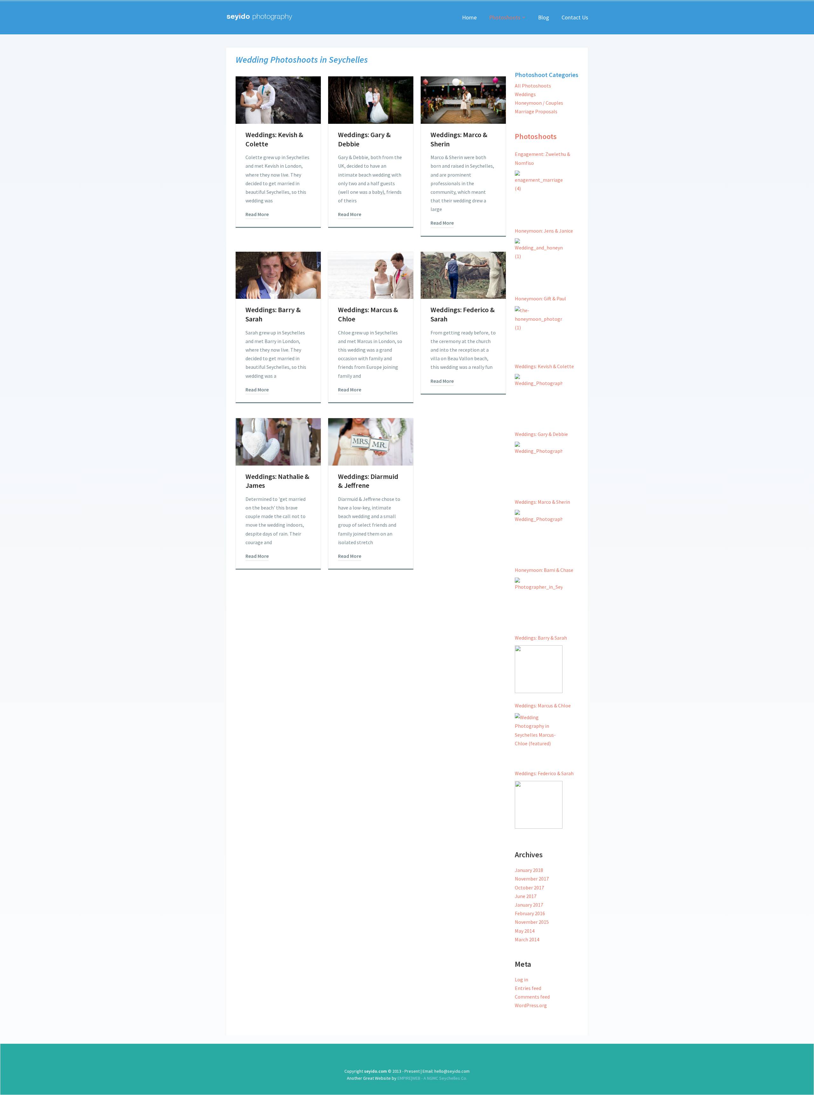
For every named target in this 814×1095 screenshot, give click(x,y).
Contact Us (575, 17)
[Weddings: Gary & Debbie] (538, 465)
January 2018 (529, 870)
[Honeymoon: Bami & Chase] (538, 601)
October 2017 (529, 887)
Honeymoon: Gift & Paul (540, 298)
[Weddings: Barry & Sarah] (538, 669)
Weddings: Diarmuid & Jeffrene (368, 481)
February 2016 (530, 913)
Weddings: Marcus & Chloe (543, 705)
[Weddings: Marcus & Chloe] (538, 737)
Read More (257, 214)
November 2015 (532, 922)
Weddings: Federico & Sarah (544, 773)
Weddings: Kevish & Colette (544, 366)
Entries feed (528, 988)
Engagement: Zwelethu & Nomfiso (542, 158)
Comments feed (532, 996)
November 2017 (532, 878)
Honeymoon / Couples (539, 103)
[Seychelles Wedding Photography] (259, 16)
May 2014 (525, 931)
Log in (521, 979)
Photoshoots (505, 17)
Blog (543, 17)
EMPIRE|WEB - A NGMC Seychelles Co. (432, 1078)
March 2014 (527, 939)
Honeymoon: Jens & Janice (544, 231)
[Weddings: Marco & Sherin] (538, 534)
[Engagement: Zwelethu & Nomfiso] (538, 194)
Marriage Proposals (536, 111)
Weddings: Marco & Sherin (542, 502)
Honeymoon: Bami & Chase (544, 570)
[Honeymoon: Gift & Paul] (538, 330)
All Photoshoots (533, 85)
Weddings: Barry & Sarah (541, 638)
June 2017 (525, 896)
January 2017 (529, 905)
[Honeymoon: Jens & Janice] (538, 262)
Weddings (525, 94)
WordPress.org (531, 1005)
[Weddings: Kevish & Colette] (538, 398)
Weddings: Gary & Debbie (541, 434)
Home (469, 17)
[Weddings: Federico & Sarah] (538, 805)
